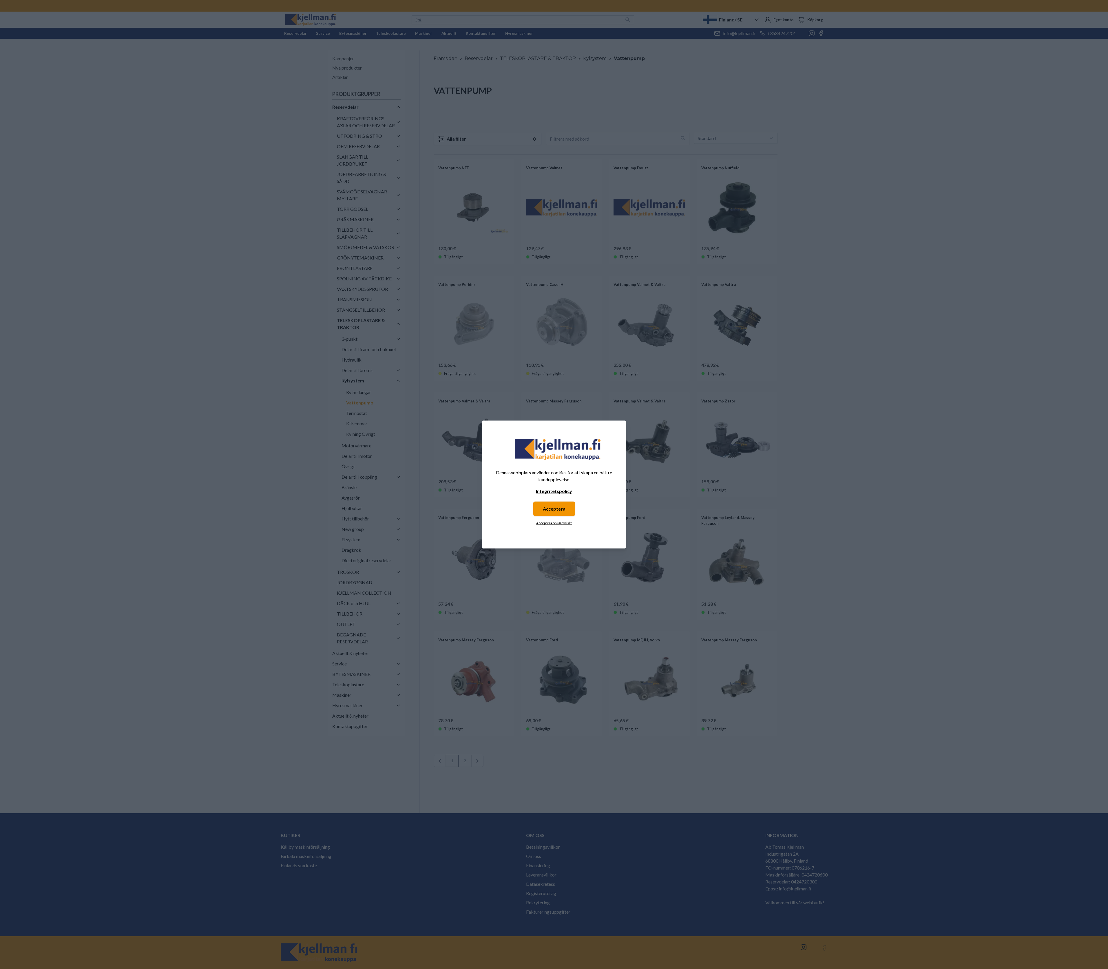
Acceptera (554, 508)
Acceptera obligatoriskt (554, 523)
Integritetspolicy (554, 491)
